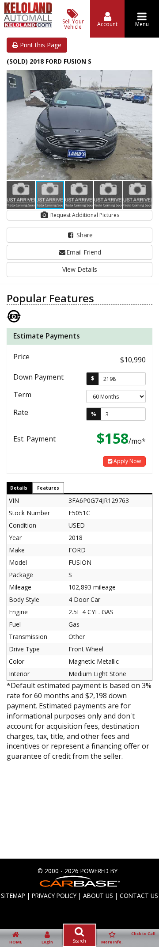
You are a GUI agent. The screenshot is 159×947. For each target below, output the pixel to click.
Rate (20, 412)
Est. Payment (34, 439)
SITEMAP (13, 895)
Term (22, 394)
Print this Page (39, 45)
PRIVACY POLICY (54, 895)
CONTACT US (139, 895)
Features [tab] (48, 488)
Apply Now (126, 461)
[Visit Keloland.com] (27, 25)
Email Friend (83, 252)
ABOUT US (98, 895)
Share (84, 235)
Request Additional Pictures (84, 215)
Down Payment (38, 377)
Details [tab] (18, 488)
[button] (144, 78)
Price (21, 356)
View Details (79, 269)
